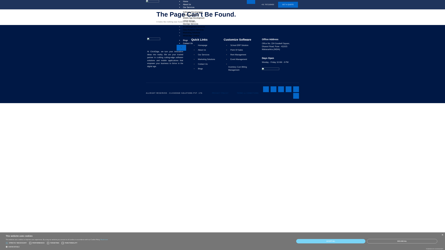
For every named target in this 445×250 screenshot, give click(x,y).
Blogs (185, 40)
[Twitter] (288, 89)
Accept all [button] (330, 241)
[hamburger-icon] (251, 2)
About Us (187, 4)
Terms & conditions (248, 93)
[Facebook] (266, 89)
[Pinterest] (296, 96)
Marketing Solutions (191, 33)
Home (185, 1)
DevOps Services (190, 24)
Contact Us (188, 43)
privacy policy (220, 93)
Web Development (191, 15)
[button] (57, 246)
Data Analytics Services (193, 30)
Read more (104, 240)
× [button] (442, 235)
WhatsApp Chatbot (191, 36)
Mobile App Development (193, 18)
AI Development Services (194, 27)
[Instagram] (273, 89)
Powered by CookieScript (434, 249)
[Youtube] (296, 89)
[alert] (222, 241)
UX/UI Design (189, 21)
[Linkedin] (281, 89)
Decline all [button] (402, 241)
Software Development (193, 12)
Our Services (188, 7)
